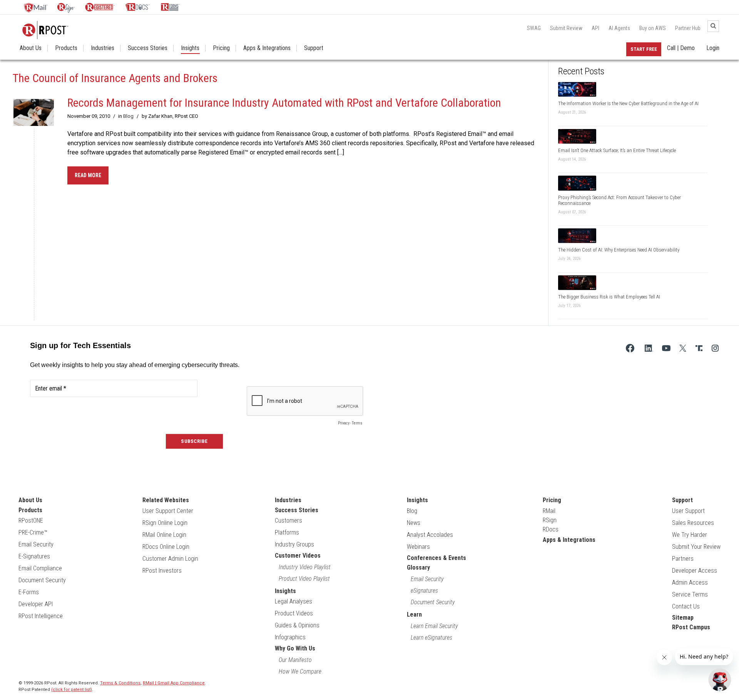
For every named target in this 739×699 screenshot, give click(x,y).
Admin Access (690, 582)
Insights (190, 48)
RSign (550, 520)
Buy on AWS (652, 28)
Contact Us (686, 606)
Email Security (36, 544)
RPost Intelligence (40, 616)
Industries (102, 48)
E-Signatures (34, 556)
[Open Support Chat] (719, 679)
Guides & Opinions (297, 625)
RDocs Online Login (165, 546)
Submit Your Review (696, 546)
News (413, 522)
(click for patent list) (71, 689)
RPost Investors (162, 570)
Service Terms (690, 594)
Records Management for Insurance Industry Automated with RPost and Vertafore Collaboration (284, 102)
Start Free (643, 49)
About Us (31, 48)
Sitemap (683, 617)
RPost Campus (691, 627)
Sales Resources (693, 522)
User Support (688, 511)
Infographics (290, 637)
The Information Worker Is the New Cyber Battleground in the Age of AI (628, 103)
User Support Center (167, 511)
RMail (549, 511)
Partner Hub (688, 28)
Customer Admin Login (170, 558)
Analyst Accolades (430, 534)
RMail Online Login (164, 534)
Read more (88, 175)
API (595, 28)
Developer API (35, 604)
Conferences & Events (436, 558)
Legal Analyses (293, 601)
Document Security (42, 580)
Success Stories (147, 48)
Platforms (287, 532)
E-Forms (28, 592)
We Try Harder (689, 534)
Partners (683, 558)
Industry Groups (294, 544)
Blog (128, 116)
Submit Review (566, 28)
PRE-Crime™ (32, 532)
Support (313, 48)
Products (66, 48)
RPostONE (30, 520)
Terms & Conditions (120, 683)
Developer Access (694, 570)
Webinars (418, 546)
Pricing (221, 48)
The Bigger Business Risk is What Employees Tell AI (609, 297)
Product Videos (294, 613)
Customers (288, 520)
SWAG (534, 28)
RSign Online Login (164, 522)
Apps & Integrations (267, 48)
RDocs (550, 529)
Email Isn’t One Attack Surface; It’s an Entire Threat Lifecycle (617, 150)
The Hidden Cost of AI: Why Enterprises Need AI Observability (618, 250)
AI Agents (619, 28)
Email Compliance (40, 568)
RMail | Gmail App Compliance (174, 683)
